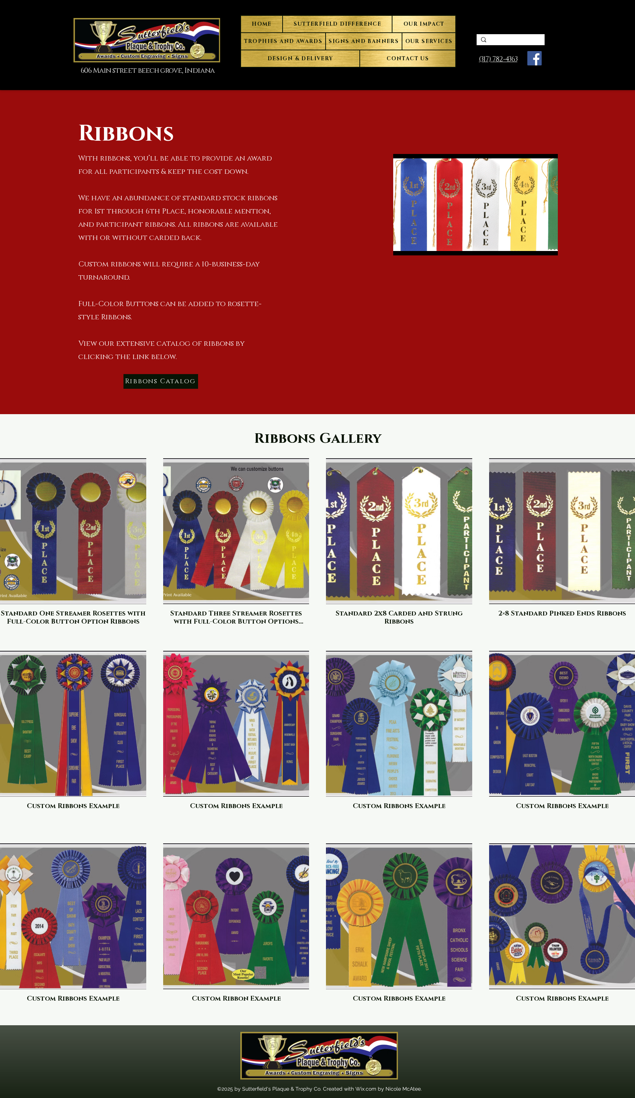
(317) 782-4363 (498, 59)
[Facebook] (534, 58)
